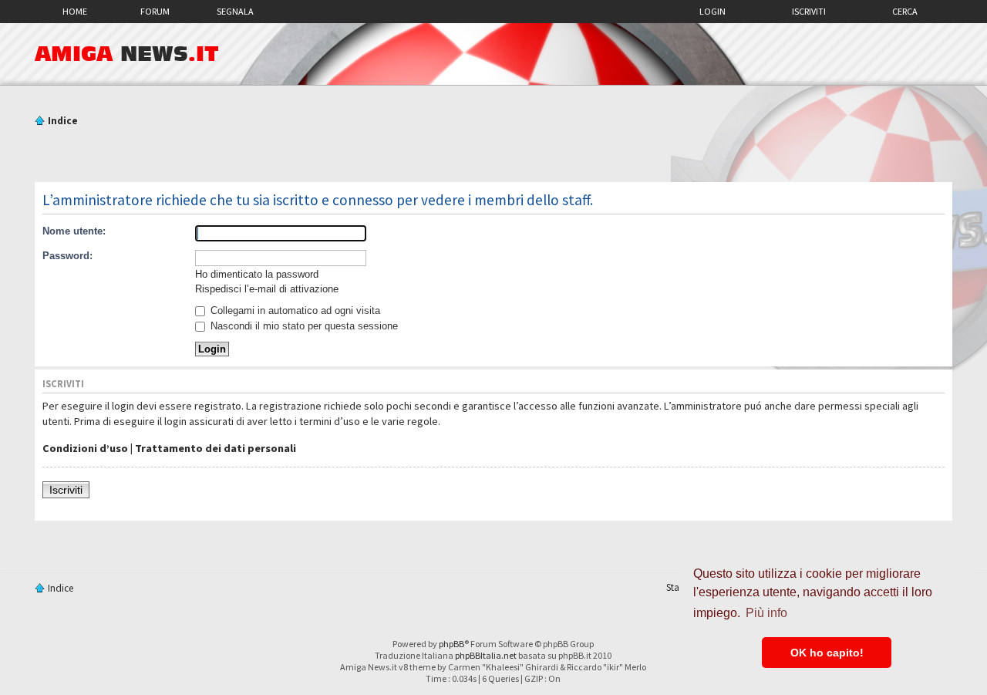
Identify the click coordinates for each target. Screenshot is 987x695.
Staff (676, 587)
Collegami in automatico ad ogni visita (293, 310)
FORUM (155, 11)
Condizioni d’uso (85, 448)
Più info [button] (766, 612)
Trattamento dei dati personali (215, 448)
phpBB (451, 643)
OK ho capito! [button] (827, 652)
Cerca (905, 11)
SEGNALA (235, 11)
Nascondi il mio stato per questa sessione (302, 326)
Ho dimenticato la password (256, 274)
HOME (74, 11)
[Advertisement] (493, 156)
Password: (67, 255)
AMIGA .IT (127, 54)
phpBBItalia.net (486, 655)
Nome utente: (74, 231)
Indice (63, 120)
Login (712, 11)
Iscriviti (809, 11)
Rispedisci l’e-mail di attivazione (267, 289)
